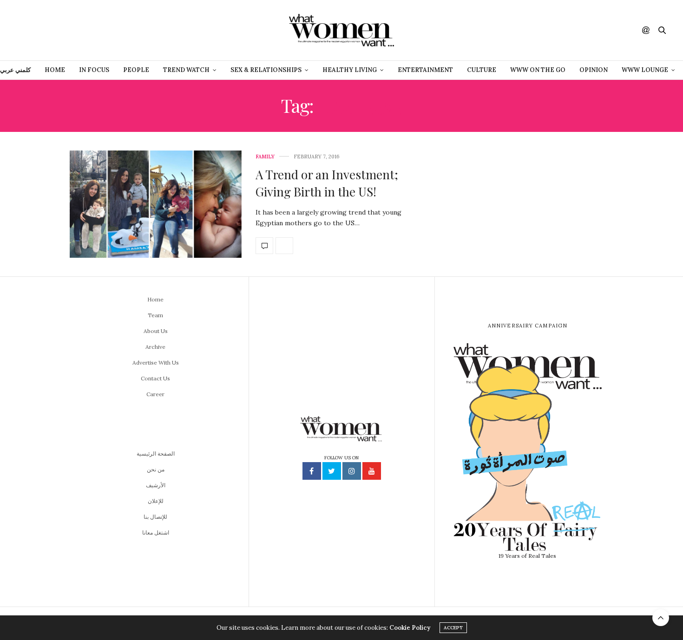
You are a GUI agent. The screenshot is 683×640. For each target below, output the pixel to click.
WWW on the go (537, 70)
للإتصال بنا (155, 516)
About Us (156, 330)
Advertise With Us (155, 362)
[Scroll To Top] (660, 617)
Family (265, 156)
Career (155, 394)
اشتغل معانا (155, 532)
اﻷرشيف (155, 485)
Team (155, 315)
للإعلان (156, 500)
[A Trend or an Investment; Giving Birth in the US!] (156, 204)
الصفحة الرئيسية (156, 453)
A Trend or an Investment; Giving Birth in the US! (327, 182)
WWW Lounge (645, 70)
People (136, 70)
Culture (481, 70)
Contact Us (155, 378)
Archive (155, 346)
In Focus (94, 70)
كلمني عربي (15, 70)
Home (55, 70)
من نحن (155, 469)
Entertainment (425, 70)
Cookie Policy (409, 628)
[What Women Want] (341, 30)
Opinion (593, 70)
